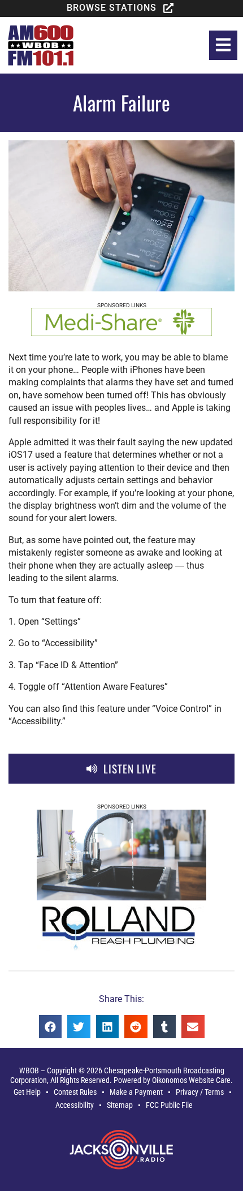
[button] (121, 8)
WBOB (29, 1071)
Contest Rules (75, 1092)
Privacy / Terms (200, 1092)
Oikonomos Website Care (191, 1080)
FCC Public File (169, 1105)
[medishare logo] (121, 333)
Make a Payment (136, 1092)
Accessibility (74, 1105)
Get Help (27, 1092)
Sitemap (120, 1105)
